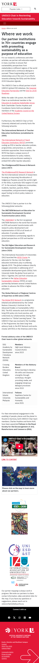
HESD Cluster (22, 257)
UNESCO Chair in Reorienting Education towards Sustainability (18, 17)
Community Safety (7, 652)
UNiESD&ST (10, 220)
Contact (4, 644)
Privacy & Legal (6, 654)
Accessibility (6, 656)
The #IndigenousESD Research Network (17, 172)
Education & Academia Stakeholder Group (18, 103)
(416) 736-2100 (7, 646)
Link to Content (9, 459)
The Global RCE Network (11, 300)
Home (4, 28)
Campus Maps (6, 648)
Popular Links (15, 9)
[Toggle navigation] (5, 23)
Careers (4, 658)
